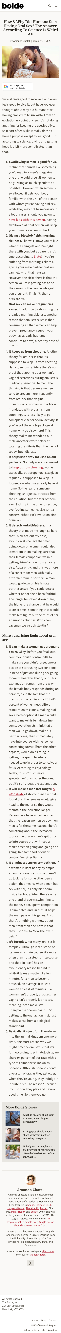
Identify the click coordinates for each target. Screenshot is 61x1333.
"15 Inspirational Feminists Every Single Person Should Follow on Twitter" (30, 1222)
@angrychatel (37, 1255)
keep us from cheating (27, 467)
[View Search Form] (49, 5)
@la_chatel (48, 1251)
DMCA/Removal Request (44, 1325)
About (35, 1320)
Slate (37, 256)
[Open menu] (56, 5)
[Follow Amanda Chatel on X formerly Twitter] (30, 1263)
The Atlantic (32, 1208)
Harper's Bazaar (16, 1208)
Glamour (40, 1205)
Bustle (34, 1212)
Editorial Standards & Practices (40, 1330)
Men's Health (18, 1212)
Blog (43, 1320)
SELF (48, 1205)
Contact (53, 1320)
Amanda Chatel (21, 41)
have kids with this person (27, 219)
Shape (30, 1205)
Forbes (44, 1208)
